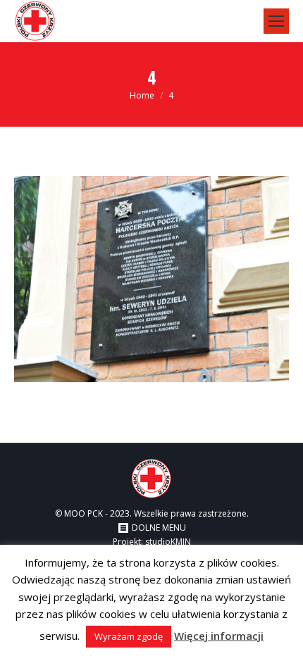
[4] (151, 279)
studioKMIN (168, 542)
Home (142, 95)
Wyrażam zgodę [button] (128, 636)
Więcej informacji (219, 636)
